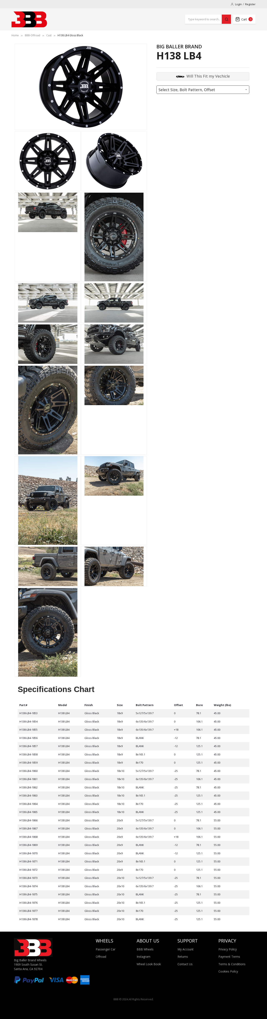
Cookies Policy (228, 971)
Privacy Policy (227, 949)
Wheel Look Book (149, 964)
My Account (186, 949)
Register (250, 4)
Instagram (143, 957)
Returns (183, 957)
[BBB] (29, 19)
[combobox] (203, 19)
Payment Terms (229, 957)
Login (238, 4)
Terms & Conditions (232, 964)
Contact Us (185, 964)
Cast (49, 35)
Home (15, 35)
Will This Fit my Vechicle (208, 76)
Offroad (101, 957)
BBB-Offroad (32, 35)
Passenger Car (105, 949)
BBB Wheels (145, 949)
